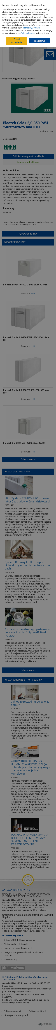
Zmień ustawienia (16, 41)
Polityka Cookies (28, 33)
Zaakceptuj (39, 41)
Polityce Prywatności (31, 28)
